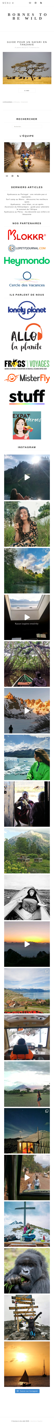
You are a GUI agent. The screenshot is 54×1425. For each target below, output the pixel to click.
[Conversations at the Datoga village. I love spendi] (27, 804)
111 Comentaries (32, 47)
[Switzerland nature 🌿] (27, 850)
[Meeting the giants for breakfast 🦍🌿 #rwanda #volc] (27, 1271)
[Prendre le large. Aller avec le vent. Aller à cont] (27, 1364)
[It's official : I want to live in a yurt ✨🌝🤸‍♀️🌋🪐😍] (27, 1131)
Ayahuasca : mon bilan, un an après (27, 204)
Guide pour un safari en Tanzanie (27, 43)
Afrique (16, 102)
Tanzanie (24, 102)
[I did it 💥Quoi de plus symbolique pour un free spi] (27, 1317)
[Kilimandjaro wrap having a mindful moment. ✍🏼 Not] (27, 897)
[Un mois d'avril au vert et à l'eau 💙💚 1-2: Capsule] (27, 570)
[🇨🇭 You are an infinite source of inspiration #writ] (27, 617)
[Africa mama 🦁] (27, 1177)
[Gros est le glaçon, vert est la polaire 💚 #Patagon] (27, 757)
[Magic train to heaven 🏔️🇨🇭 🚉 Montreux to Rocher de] (27, 1037)
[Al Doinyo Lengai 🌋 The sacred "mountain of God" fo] (27, 1084)
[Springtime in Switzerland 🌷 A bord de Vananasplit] (27, 991)
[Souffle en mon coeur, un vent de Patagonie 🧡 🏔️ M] (27, 710)
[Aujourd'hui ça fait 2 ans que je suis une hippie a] (27, 1224)
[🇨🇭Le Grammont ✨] (27, 944)
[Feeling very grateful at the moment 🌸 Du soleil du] (27, 524)
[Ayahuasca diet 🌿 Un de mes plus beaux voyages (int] (27, 664)
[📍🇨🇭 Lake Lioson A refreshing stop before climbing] (27, 477)
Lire (27, 90)
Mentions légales (36, 1421)
